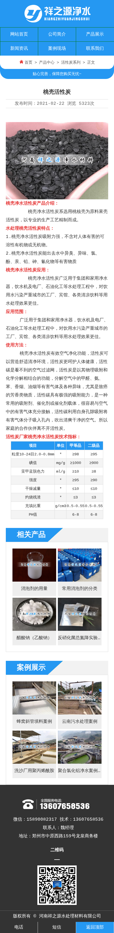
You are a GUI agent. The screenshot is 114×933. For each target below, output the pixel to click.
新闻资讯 (19, 48)
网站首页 (19, 34)
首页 (28, 62)
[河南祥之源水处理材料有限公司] (57, 21)
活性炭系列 (71, 62)
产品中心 (47, 62)
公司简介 (57, 34)
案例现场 (57, 48)
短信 (56, 927)
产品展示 (95, 34)
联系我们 (95, 48)
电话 (18, 927)
